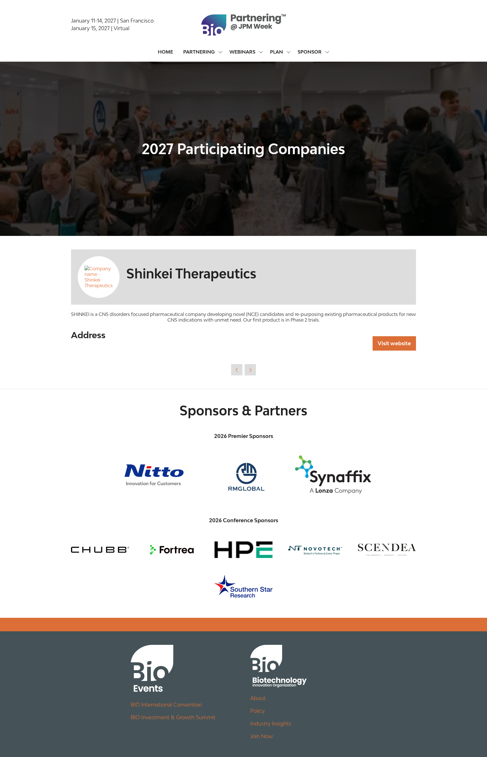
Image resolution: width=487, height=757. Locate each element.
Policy (257, 711)
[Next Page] (250, 369)
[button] (394, 343)
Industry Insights (270, 723)
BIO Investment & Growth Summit (173, 717)
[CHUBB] (100, 550)
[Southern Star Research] (243, 586)
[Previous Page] (236, 369)
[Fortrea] (172, 550)
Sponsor (310, 52)
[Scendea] (387, 550)
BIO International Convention (166, 704)
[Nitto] (154, 474)
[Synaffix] (333, 474)
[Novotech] (315, 550)
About (257, 698)
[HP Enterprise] (243, 550)
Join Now (261, 736)
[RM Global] (243, 474)
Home (165, 52)
